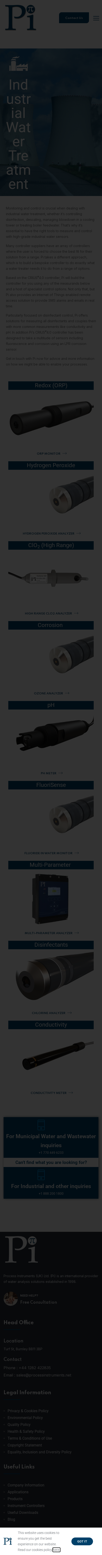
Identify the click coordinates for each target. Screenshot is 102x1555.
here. (56, 1550)
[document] (51, 777)
